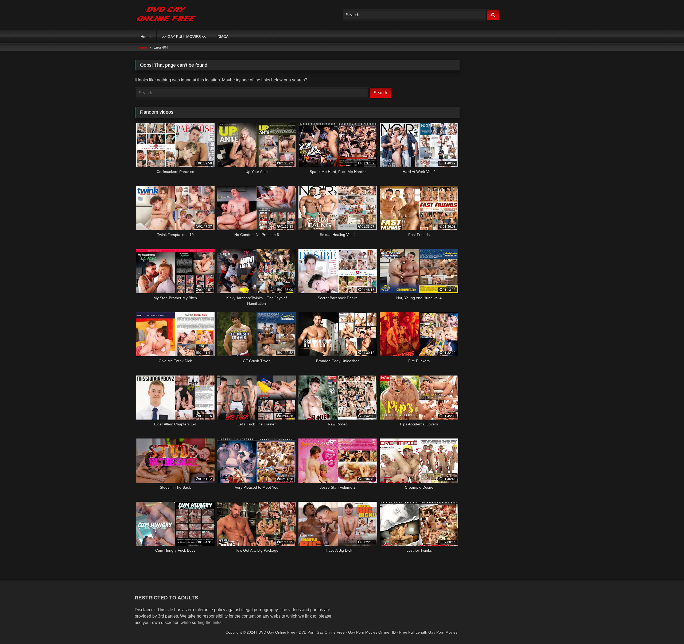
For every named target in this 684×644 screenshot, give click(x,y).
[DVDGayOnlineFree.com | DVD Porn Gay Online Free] (166, 15)
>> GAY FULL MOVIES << (184, 36)
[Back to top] (667, 628)
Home (146, 36)
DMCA (222, 36)
